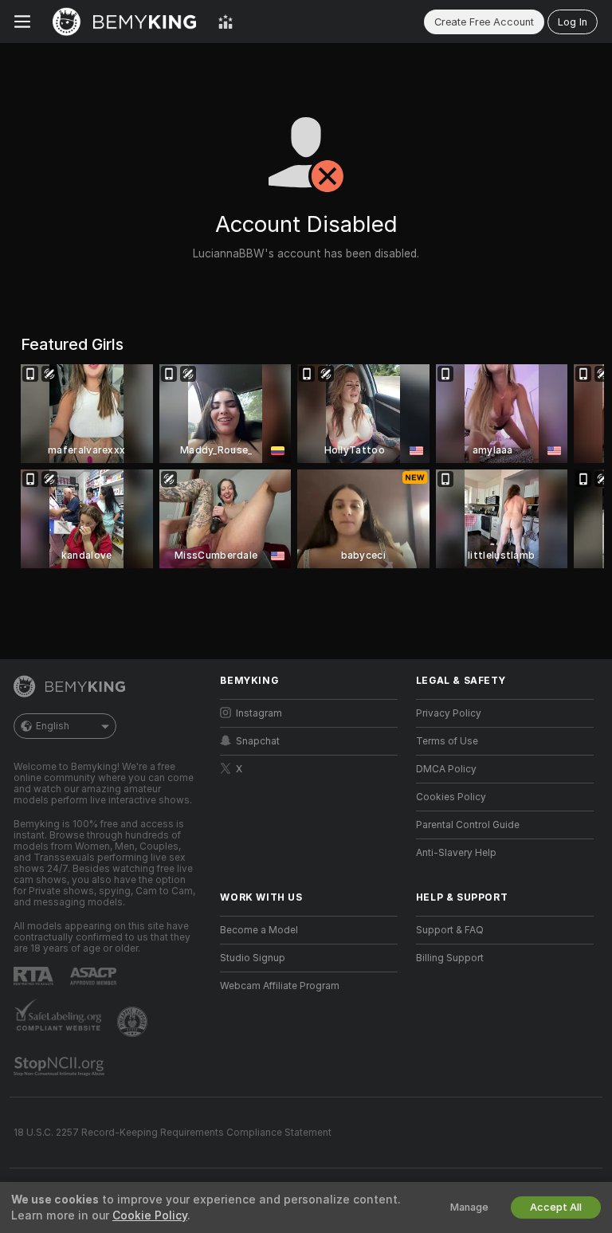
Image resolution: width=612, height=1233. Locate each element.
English (52, 726)
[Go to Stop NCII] (61, 1066)
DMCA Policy (446, 769)
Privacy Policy (448, 713)
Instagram (259, 713)
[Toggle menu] (22, 21)
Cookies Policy (451, 797)
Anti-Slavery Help (456, 852)
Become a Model (259, 930)
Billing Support (450, 958)
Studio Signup (252, 958)
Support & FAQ (450, 930)
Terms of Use (447, 741)
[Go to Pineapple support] (134, 1022)
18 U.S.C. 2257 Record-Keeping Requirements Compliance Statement (173, 1132)
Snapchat (258, 741)
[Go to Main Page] (124, 21)
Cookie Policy (149, 1215)
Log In (572, 22)
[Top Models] (225, 21)
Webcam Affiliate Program (279, 986)
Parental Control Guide (468, 825)
